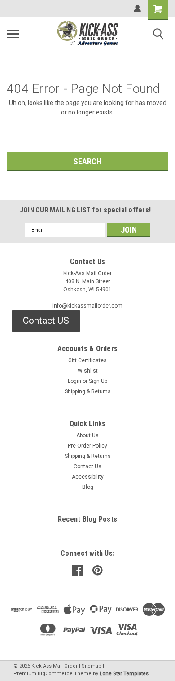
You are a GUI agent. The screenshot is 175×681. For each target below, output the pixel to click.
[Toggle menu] (13, 33)
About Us (87, 435)
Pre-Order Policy (87, 446)
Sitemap (91, 666)
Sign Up (98, 381)
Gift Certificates (87, 360)
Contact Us (87, 466)
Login (74, 381)
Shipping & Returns (88, 391)
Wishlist (88, 371)
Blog (87, 487)
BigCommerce (55, 674)
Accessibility (88, 477)
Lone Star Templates (124, 674)
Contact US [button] (46, 320)
